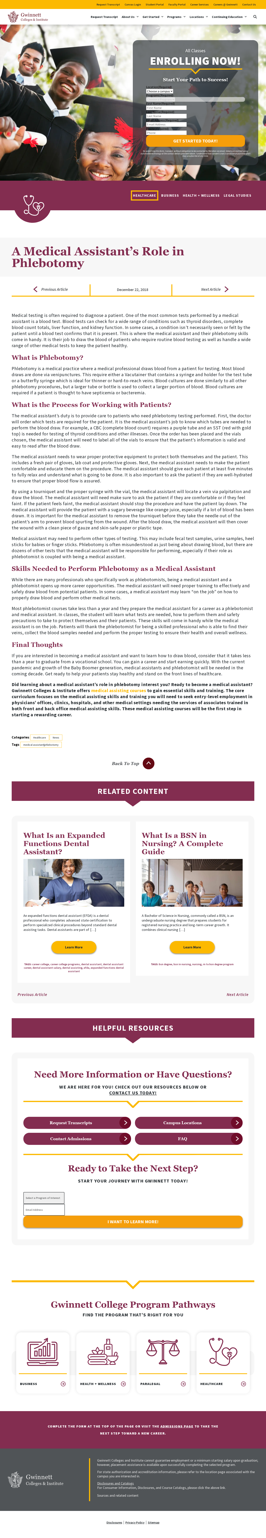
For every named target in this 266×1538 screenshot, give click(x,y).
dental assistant (91, 964)
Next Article (237, 994)
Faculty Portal (177, 4)
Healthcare (144, 195)
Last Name (160, 112)
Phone (157, 129)
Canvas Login (133, 4)
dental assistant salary (47, 967)
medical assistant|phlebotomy (41, 744)
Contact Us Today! (133, 1093)
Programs (174, 17)
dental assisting (72, 967)
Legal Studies (238, 195)
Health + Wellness (201, 195)
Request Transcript (108, 4)
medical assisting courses (118, 690)
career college (40, 964)
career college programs (65, 964)
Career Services (199, 4)
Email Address (162, 120)
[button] (255, 16)
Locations (197, 17)
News (56, 737)
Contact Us (249, 4)
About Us (128, 17)
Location (159, 87)
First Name (160, 103)
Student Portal (155, 4)
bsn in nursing (182, 964)
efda (86, 967)
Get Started (151, 17)
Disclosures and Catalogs (115, 1483)
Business (170, 195)
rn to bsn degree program (218, 964)
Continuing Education (227, 17)
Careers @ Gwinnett (225, 4)
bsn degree (165, 964)
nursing (197, 964)
